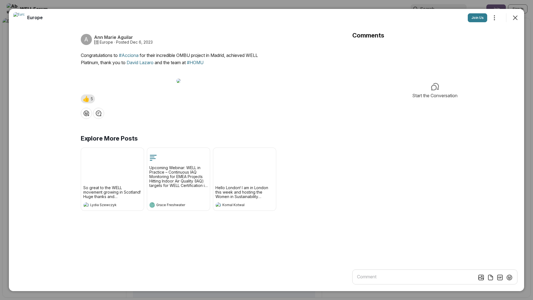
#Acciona (129, 55)
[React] (86, 113)
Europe (106, 42)
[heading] (107, 205)
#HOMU (195, 62)
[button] (88, 98)
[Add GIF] (500, 277)
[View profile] (86, 205)
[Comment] (98, 113)
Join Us (477, 18)
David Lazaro (140, 62)
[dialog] (266, 150)
